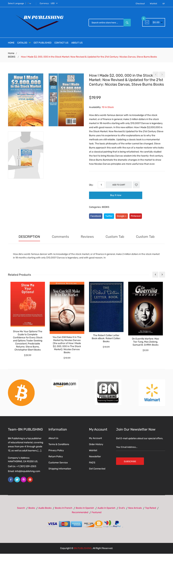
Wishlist (153, 3)
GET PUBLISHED (43, 42)
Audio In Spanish (106, 508)
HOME (11, 42)
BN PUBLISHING (83, 548)
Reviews (87, 237)
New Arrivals (135, 508)
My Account (95, 438)
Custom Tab (115, 237)
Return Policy (55, 456)
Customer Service (58, 462)
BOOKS (11, 56)
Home (11, 53)
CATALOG (22, 42)
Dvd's (122, 508)
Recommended (80, 512)
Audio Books (45, 508)
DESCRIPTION (29, 237)
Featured (96, 512)
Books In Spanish (85, 508)
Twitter (109, 216)
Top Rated (150, 508)
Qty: (91, 184)
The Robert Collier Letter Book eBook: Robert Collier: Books (106, 338)
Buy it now (115, 195)
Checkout (140, 3)
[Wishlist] (136, 184)
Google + (122, 216)
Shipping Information (59, 468)
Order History (96, 444)
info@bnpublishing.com (27, 471)
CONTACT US (61, 42)
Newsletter (95, 456)
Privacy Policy (56, 450)
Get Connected (97, 468)
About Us (53, 438)
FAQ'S (92, 462)
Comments (60, 237)
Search (21, 508)
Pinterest (136, 216)
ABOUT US (77, 42)
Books (31, 508)
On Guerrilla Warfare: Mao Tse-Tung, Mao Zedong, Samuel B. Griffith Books (145, 341)
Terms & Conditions (58, 444)
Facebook (95, 216)
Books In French (63, 508)
